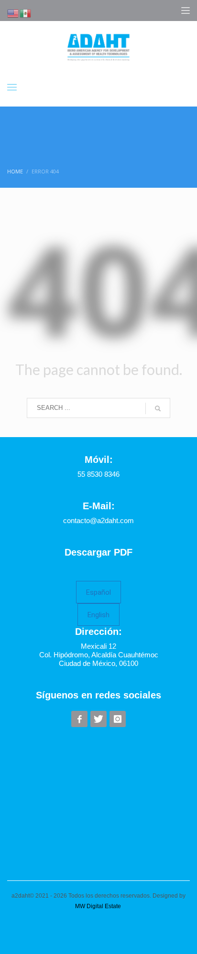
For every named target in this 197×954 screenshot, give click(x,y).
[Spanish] (26, 12)
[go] (157, 408)
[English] (13, 12)
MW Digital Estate (98, 906)
